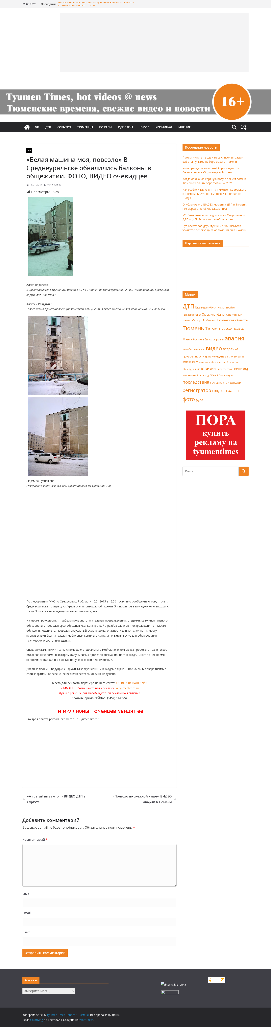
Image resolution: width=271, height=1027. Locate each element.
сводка (218, 390)
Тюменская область (232, 320)
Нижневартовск (192, 314)
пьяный (214, 382)
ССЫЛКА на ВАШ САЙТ (131, 683)
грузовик (190, 356)
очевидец (207, 368)
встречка (230, 349)
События (64, 127)
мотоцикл (204, 361)
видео (214, 348)
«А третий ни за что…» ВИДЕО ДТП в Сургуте (56, 799)
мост (195, 362)
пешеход (241, 369)
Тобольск (209, 320)
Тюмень (193, 328)
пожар (215, 375)
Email (26, 913)
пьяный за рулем (230, 382)
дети (201, 356)
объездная (189, 369)
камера (187, 362)
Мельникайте (226, 307)
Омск (206, 314)
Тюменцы (85, 127)
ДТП (48, 127)
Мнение (184, 127)
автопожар (199, 349)
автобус (188, 349)
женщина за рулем (224, 356)
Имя (25, 894)
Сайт (26, 932)
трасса (232, 390)
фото (189, 399)
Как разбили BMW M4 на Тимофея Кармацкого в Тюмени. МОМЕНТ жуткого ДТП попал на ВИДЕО (214, 194)
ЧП (37, 127)
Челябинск (205, 339)
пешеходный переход (196, 375)
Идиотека (125, 127)
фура (199, 400)
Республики (217, 314)
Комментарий (35, 839)
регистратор (197, 390)
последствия (196, 382)
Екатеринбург (206, 307)
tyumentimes (54, 184)
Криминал (164, 127)
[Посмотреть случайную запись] (244, 127)
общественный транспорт (225, 361)
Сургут (197, 320)
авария (234, 338)
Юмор (144, 127)
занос (241, 356)
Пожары (105, 127)
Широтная (218, 339)
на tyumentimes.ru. (127, 688)
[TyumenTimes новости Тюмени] (27, 127)
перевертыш (225, 369)
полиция (227, 375)
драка (208, 356)
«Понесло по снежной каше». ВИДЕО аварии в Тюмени (142, 799)
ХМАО (228, 329)
